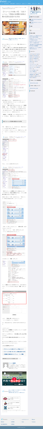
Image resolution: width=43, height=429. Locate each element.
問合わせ (33, 419)
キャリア (31, 62)
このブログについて (25, 419)
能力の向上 (18, 3)
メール (38, 73)
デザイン (31, 68)
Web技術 (29, 3)
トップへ (12, 419)
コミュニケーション (33, 64)
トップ (2, 3)
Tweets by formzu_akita (34, 88)
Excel (33, 54)
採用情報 (12, 421)
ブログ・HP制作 (32, 71)
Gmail (37, 54)
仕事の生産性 (12, 3)
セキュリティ (32, 67)
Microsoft (35, 55)
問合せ (39, 3)
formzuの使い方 (6, 3)
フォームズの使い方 (33, 70)
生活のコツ (24, 3)
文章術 (35, 76)
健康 (37, 74)
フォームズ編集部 (12, 363)
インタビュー (35, 59)
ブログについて (34, 3)
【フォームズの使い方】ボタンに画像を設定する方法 (14, 351)
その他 (37, 67)
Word (30, 59)
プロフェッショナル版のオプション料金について (14, 349)
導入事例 (31, 76)
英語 (34, 77)
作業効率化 (31, 74)
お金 (35, 61)
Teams (31, 58)
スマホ (38, 65)
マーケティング (32, 73)
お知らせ (31, 61)
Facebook (33, 421)
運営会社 (2, 421)
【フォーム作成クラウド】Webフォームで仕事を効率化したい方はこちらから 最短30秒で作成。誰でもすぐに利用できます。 (17, 391)
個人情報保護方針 (4, 424)
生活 (30, 77)
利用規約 (12, 424)
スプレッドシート (33, 65)
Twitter (23, 421)
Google (31, 55)
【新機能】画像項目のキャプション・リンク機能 (14, 354)
